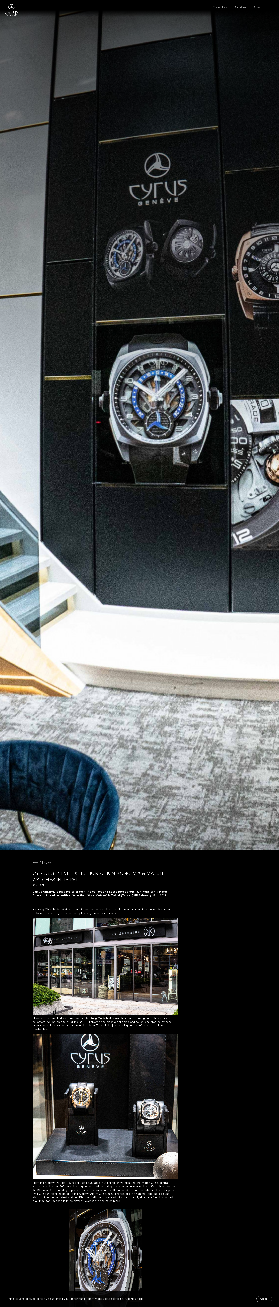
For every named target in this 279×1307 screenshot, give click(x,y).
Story (257, 7)
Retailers (241, 7)
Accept (264, 1299)
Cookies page (134, 1299)
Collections (220, 7)
